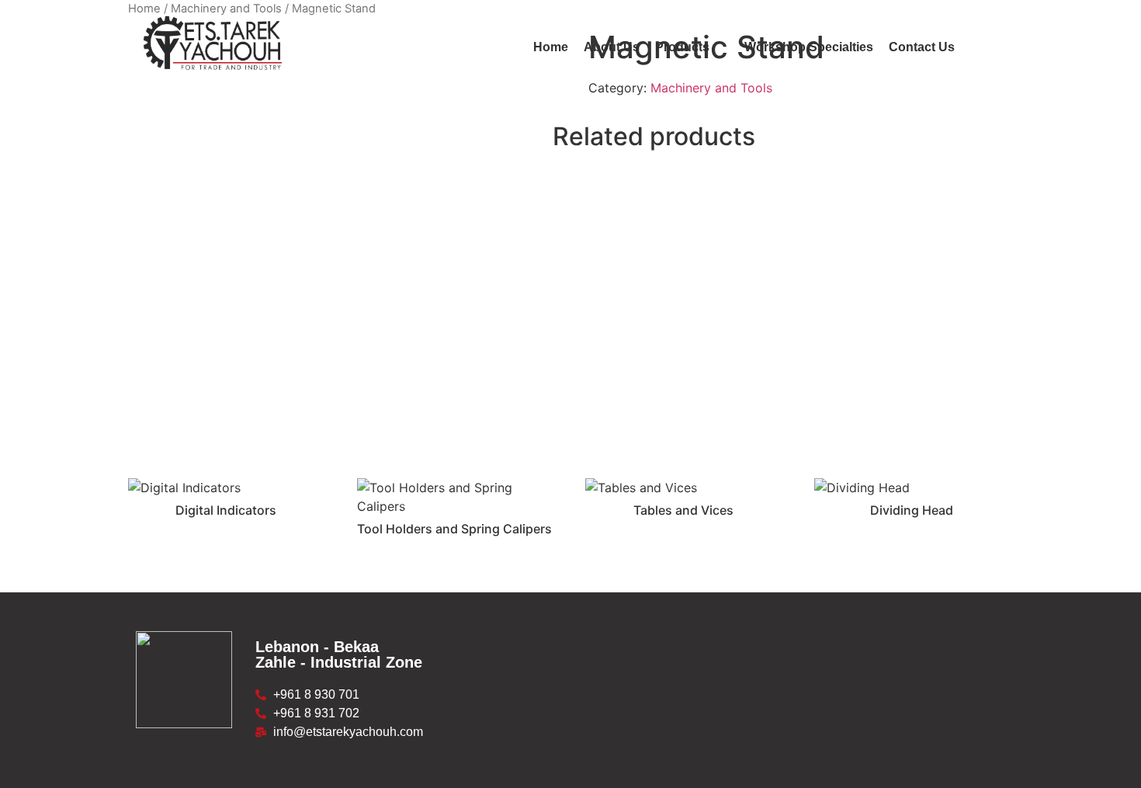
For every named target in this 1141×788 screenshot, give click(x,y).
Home (550, 47)
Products (682, 47)
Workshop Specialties (808, 47)
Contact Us (922, 47)
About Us (612, 47)
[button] (692, 47)
